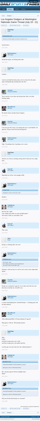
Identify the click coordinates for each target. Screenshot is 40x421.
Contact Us (33, 416)
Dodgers (10, 9)
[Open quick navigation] (38, 15)
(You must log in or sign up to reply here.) (30, 406)
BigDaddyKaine (12, 53)
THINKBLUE (11, 205)
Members (23, 9)
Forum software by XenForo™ (7, 419)
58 (10, 25)
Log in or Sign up (33, 1)
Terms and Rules (36, 419)
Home (3, 9)
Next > (27, 25)
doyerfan (10, 90)
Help (38, 416)
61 (17, 25)
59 (12, 25)
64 (24, 25)
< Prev (2, 25)
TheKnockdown (12, 138)
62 (19, 25)
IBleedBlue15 (11, 106)
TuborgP (10, 169)
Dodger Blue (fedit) (5, 416)
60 (15, 25)
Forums (17, 9)
